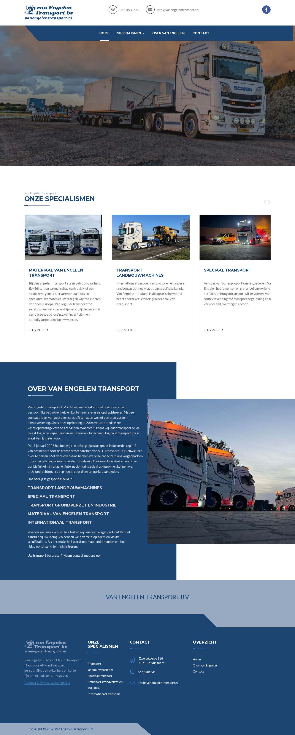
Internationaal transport (104, 694)
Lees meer (37, 330)
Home (104, 33)
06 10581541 (129, 10)
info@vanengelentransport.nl (178, 10)
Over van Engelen (168, 33)
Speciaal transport (100, 675)
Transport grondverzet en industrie (105, 685)
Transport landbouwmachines (101, 666)
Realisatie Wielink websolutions (47, 683)
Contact (200, 33)
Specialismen (129, 33)
